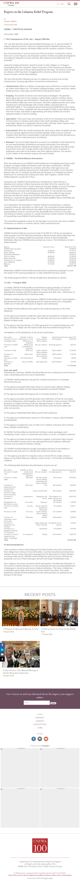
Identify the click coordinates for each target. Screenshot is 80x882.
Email (2, 654)
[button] (20, 768)
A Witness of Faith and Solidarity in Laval (20, 629)
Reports (14, 21)
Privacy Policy (12, 875)
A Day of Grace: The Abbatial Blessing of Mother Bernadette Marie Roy (20, 671)
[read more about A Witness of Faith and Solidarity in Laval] (21, 613)
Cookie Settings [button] (67, 875)
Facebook (2, 645)
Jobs (40, 728)
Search (69, 3)
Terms (51, 878)
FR (62, 4)
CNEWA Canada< (11, 4)
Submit (53, 703)
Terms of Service (23, 875)
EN (58, 4)
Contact (40, 718)
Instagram (45, 746)
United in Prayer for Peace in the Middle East (58, 630)
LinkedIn (2, 649)
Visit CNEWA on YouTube (46, 738)
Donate (40, 721)
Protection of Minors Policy (52, 875)
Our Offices (40, 724)
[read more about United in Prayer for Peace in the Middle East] (59, 613)
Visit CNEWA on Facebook (33, 738)
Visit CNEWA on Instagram (40, 738)
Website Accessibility (36, 875)
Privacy (45, 878)
